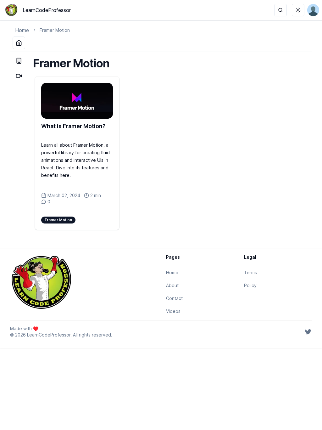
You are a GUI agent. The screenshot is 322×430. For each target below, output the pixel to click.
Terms (250, 272)
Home (22, 30)
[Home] (19, 43)
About (172, 285)
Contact (174, 298)
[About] (19, 60)
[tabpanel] (170, 144)
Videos (173, 311)
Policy (250, 285)
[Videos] (19, 76)
